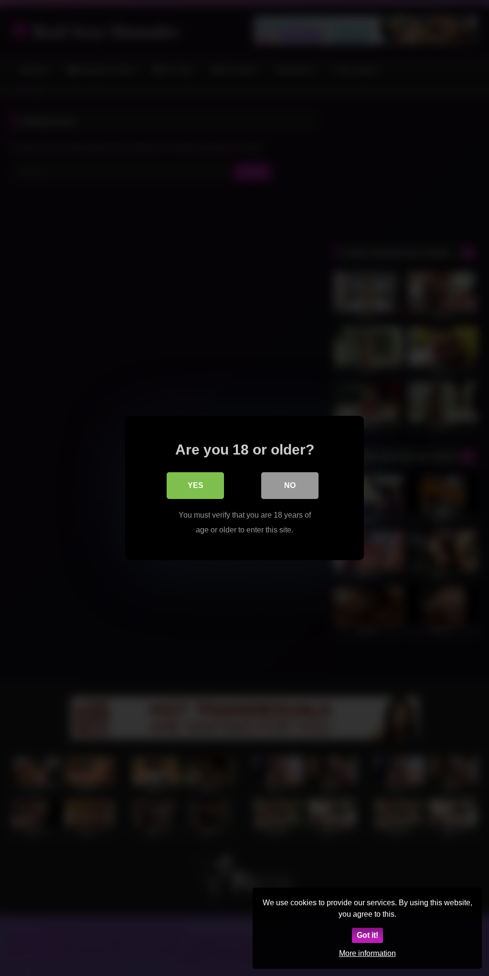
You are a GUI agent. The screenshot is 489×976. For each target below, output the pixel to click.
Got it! (367, 935)
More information (367, 953)
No (290, 485)
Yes (195, 485)
